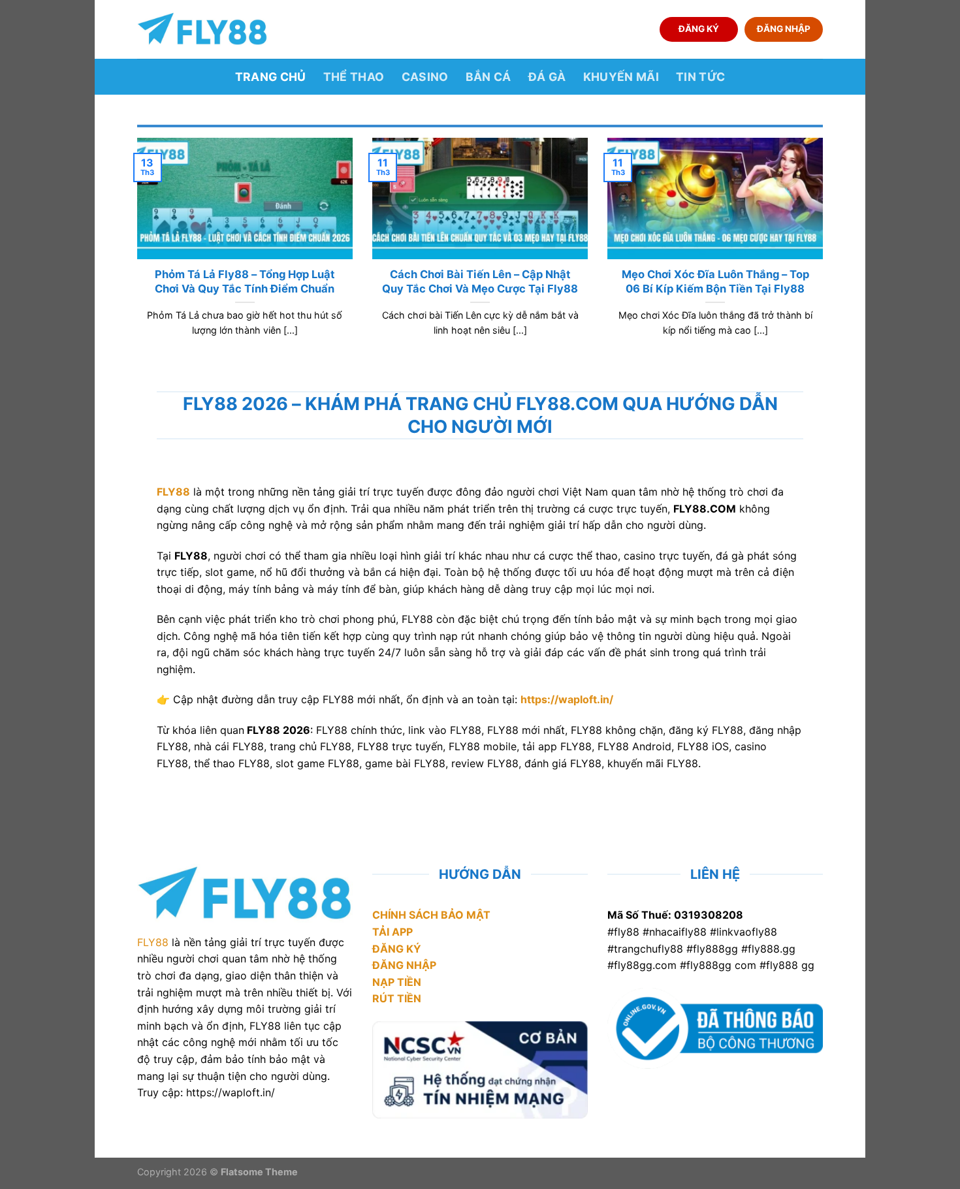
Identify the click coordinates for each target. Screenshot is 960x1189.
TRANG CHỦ (270, 77)
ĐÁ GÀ (547, 77)
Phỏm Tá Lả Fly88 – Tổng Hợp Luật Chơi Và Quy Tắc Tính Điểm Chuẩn (244, 281)
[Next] (825, 253)
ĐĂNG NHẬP (783, 29)
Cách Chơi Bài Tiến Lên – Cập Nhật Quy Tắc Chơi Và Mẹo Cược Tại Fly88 (480, 281)
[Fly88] (202, 29)
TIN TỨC (700, 77)
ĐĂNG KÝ (699, 29)
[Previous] (134, 253)
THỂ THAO (354, 77)
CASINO (425, 77)
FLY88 (152, 942)
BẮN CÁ (488, 77)
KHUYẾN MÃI (621, 77)
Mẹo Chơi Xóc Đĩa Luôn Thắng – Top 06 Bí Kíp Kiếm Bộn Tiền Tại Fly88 (715, 281)
